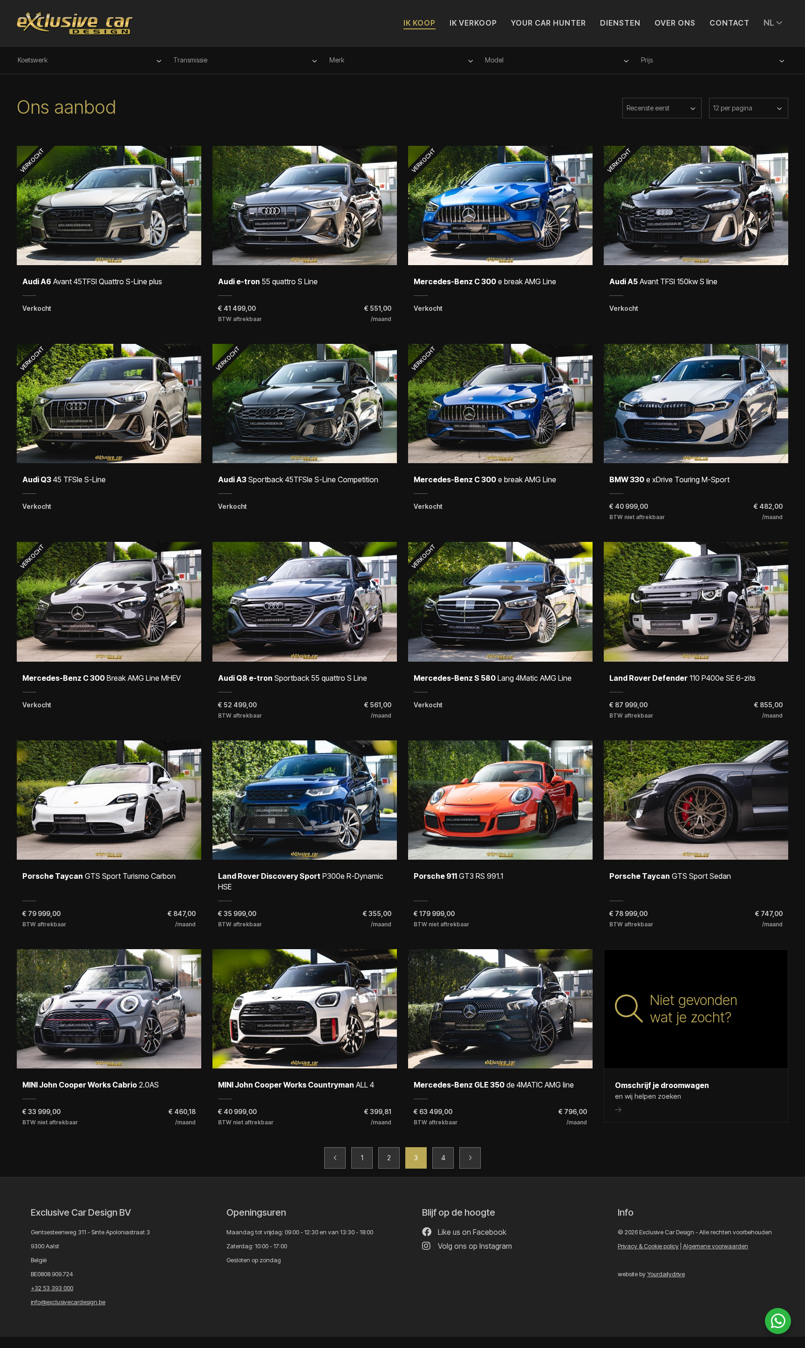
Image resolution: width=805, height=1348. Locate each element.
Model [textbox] (494, 60)
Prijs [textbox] (647, 60)
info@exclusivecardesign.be (68, 1302)
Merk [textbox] (336, 60)
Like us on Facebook (471, 1232)
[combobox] (91, 60)
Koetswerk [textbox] (33, 60)
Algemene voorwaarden (715, 1246)
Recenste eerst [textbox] (648, 108)
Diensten (620, 22)
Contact (729, 22)
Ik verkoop (473, 22)
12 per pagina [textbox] (732, 108)
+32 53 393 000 (52, 1288)
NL (770, 22)
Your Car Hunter (548, 22)
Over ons (675, 22)
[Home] (75, 19)
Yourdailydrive (666, 1274)
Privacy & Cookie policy (648, 1246)
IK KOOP (419, 22)
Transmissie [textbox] (190, 60)
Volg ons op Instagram (474, 1246)
